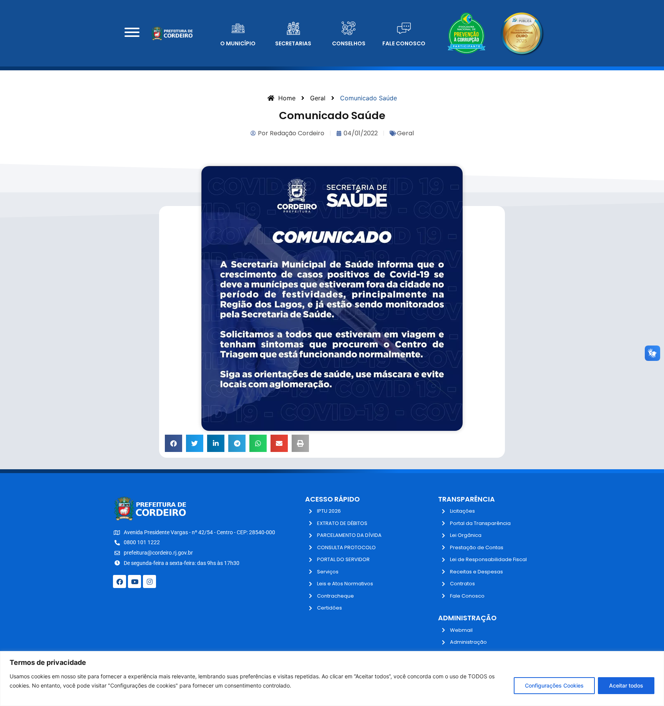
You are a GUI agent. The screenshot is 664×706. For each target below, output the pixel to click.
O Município (238, 43)
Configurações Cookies (554, 685)
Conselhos (348, 43)
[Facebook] (119, 581)
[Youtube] (134, 581)
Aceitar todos (626, 685)
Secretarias (293, 43)
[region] (332, 678)
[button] (173, 443)
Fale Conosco (403, 43)
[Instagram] (149, 581)
